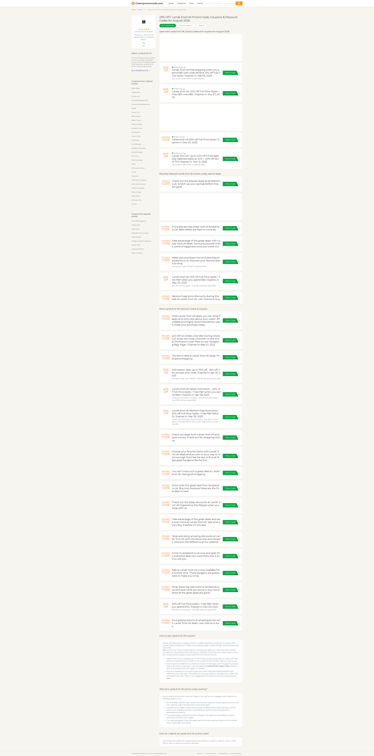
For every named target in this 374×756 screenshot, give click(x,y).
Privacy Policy (223, 753)
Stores (171, 3)
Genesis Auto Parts (138, 168)
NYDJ (133, 164)
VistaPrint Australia (138, 188)
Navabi (134, 108)
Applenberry (136, 196)
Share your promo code (184, 743)
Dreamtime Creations (139, 180)
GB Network (136, 225)
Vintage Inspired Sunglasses (141, 241)
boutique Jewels (137, 128)
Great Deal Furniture (139, 184)
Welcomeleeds (137, 124)
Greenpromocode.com (149, 3)
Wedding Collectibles (139, 148)
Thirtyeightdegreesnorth (140, 100)
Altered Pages (136, 192)
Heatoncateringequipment (141, 104)
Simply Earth (136, 245)
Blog (191, 3)
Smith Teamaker (137, 160)
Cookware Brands (137, 249)
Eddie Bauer (136, 88)
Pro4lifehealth (136, 144)
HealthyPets (136, 92)
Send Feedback (236, 753)
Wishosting (135, 229)
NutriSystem (136, 132)
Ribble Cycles (136, 120)
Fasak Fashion (136, 237)
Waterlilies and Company (140, 233)
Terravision (135, 176)
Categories (181, 3)
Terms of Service (211, 753)
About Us (200, 753)
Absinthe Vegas (137, 152)
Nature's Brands (137, 253)
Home (134, 10)
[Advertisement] (200, 47)
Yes (143, 43)
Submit (200, 3)
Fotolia (134, 172)
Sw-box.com (136, 96)
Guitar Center (136, 136)
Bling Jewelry (136, 116)
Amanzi (134, 204)
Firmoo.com (136, 112)
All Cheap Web (137, 200)
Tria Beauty (135, 140)
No (144, 46)
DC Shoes (135, 156)
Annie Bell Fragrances (139, 221)
